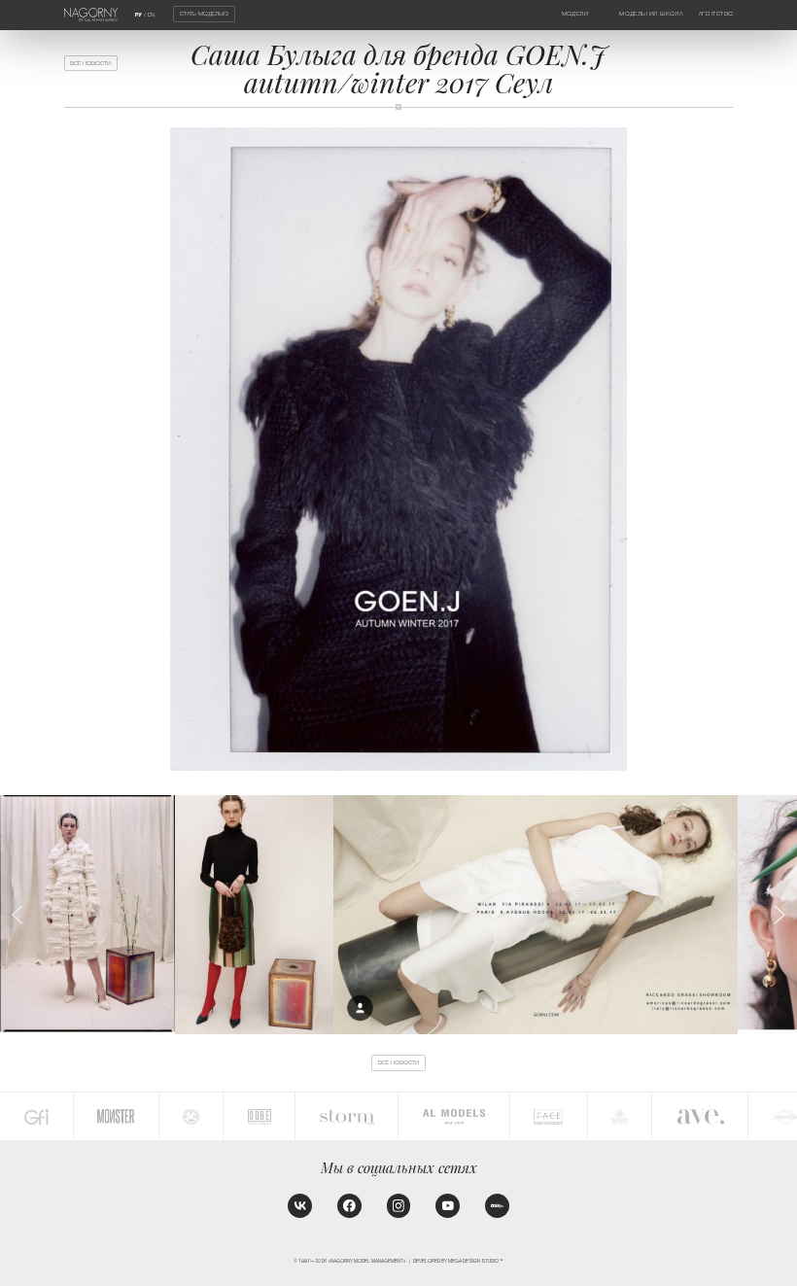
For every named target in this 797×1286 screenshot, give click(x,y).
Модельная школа (650, 14)
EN (151, 14)
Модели (575, 14)
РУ (138, 14)
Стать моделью (204, 14)
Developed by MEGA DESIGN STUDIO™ (458, 1261)
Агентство (716, 14)
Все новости (90, 63)
